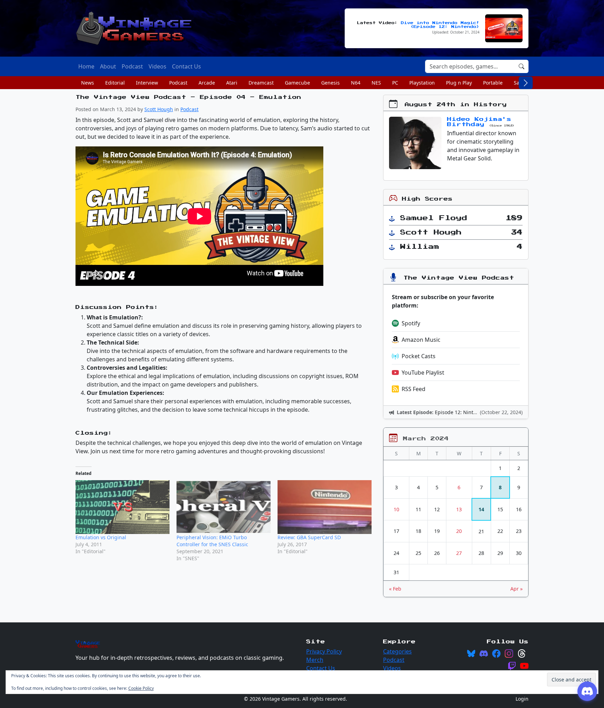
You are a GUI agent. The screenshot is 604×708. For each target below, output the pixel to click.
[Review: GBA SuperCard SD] (325, 507)
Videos (392, 668)
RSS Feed (413, 389)
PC (395, 82)
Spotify (411, 323)
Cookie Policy (141, 688)
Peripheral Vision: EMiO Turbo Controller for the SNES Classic (212, 541)
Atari (231, 82)
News (87, 82)
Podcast (178, 82)
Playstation (422, 82)
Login (522, 698)
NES (376, 82)
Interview (147, 82)
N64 (355, 82)
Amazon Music (421, 340)
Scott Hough (158, 109)
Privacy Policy (324, 651)
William (419, 247)
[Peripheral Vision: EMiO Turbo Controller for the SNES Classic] (224, 507)
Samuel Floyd (433, 218)
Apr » (516, 588)
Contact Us (320, 668)
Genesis (330, 82)
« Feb (395, 588)
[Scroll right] (526, 83)
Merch (314, 660)
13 (459, 509)
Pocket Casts (419, 356)
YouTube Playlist (423, 372)
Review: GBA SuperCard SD (309, 537)
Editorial (115, 82)
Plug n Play (459, 82)
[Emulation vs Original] (123, 507)
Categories (397, 651)
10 (396, 509)
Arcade (207, 82)
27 (459, 553)
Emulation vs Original (101, 537)
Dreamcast (261, 82)
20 (459, 531)
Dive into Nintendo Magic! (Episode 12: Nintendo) (440, 24)
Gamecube (297, 82)
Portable (493, 82)
